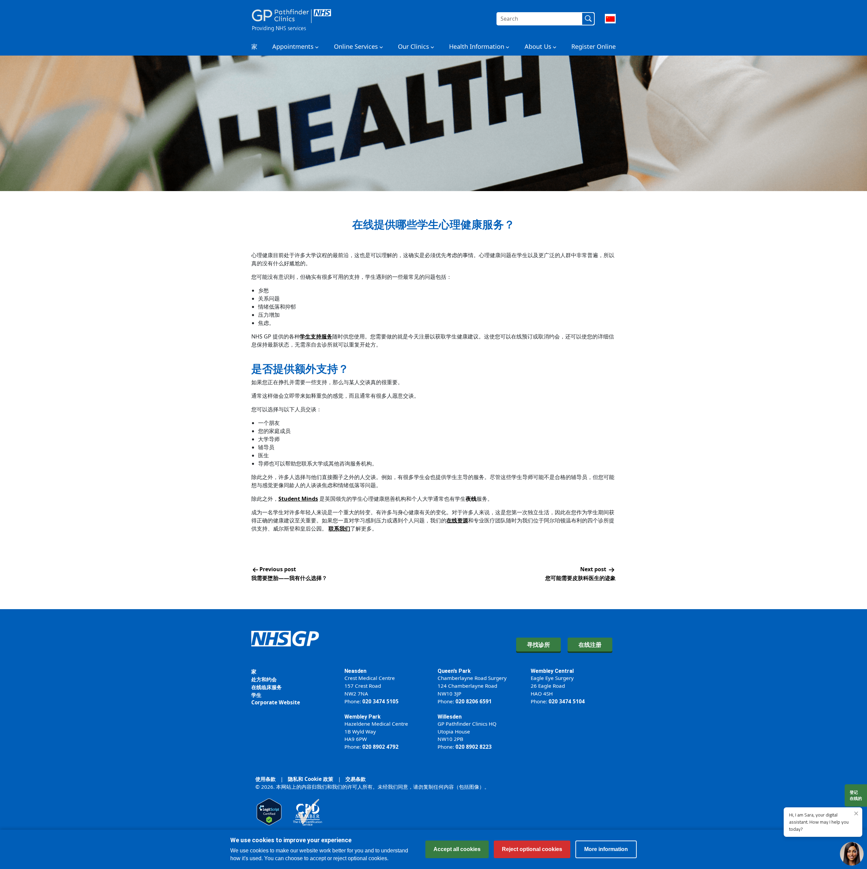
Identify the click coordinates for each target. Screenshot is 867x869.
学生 (256, 694)
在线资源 (457, 520)
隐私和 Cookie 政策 (310, 778)
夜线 (471, 498)
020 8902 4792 (380, 746)
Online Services (356, 46)
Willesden (450, 716)
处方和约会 (264, 679)
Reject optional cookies (532, 849)
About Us (538, 46)
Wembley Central (552, 671)
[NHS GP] (291, 18)
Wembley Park (362, 716)
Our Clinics (413, 46)
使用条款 (265, 778)
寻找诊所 (538, 644)
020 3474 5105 (380, 701)
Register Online (593, 46)
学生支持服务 (316, 336)
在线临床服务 (266, 687)
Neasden (355, 671)
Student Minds (298, 498)
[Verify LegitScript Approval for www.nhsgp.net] (269, 811)
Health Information (476, 46)
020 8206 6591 (474, 701)
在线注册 (589, 644)
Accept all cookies (457, 849)
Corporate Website (275, 702)
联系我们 (339, 528)
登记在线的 (856, 795)
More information (606, 849)
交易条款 (355, 778)
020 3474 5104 (567, 701)
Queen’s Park (454, 671)
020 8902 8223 (474, 746)
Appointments (293, 46)
